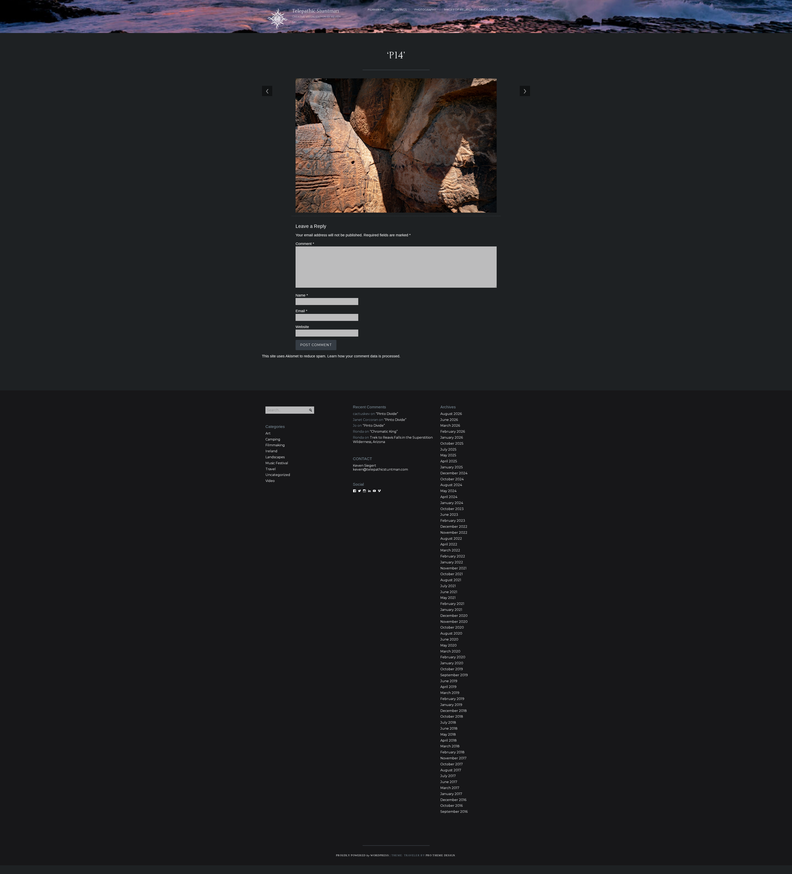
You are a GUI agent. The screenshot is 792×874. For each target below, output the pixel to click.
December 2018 (453, 711)
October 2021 (451, 574)
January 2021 (451, 610)
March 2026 (450, 426)
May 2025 (448, 455)
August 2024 (451, 485)
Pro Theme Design (440, 855)
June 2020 (449, 639)
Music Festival (276, 463)
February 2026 (452, 431)
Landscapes (275, 457)
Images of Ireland (458, 9)
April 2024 (448, 497)
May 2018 (448, 734)
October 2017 (451, 764)
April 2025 (448, 461)
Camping (272, 439)
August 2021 (450, 580)
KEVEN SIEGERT (516, 9)
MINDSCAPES (488, 9)
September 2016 (454, 812)
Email (301, 311)
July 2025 (448, 449)
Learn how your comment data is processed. (363, 356)
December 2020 (454, 616)
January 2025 (451, 467)
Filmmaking (275, 445)
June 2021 (448, 592)
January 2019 (451, 705)
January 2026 (451, 437)
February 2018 (452, 752)
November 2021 (453, 568)
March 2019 (449, 693)
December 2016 (453, 800)
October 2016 (451, 806)
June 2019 (448, 681)
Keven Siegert (364, 466)
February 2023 (452, 521)
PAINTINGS (399, 9)
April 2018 (448, 740)
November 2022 (453, 533)
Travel (270, 469)
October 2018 (451, 717)
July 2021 (448, 586)
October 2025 (451, 443)
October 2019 (451, 669)
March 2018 (450, 746)
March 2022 (450, 550)
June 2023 (449, 515)
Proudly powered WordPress (362, 855)
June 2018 (448, 728)
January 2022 (451, 562)
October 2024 (452, 479)
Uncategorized (277, 475)
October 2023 (452, 509)
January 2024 (451, 503)
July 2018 (448, 722)
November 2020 (454, 622)
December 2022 (453, 527)
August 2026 (451, 414)
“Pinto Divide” (387, 414)
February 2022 (452, 556)
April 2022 (448, 544)
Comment (305, 244)
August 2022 (451, 539)
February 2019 (452, 699)
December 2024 (453, 473)
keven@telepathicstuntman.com (380, 469)
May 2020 (448, 645)
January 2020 (451, 663)
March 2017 (449, 788)
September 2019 (454, 675)
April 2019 (448, 687)
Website (302, 327)
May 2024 (448, 491)
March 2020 (450, 651)
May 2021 (448, 598)
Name (302, 295)
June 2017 (448, 782)
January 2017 (451, 794)
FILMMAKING (376, 9)
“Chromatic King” (384, 431)
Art (268, 433)
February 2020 (452, 657)
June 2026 (449, 420)
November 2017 (453, 758)
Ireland (271, 451)
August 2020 (451, 633)
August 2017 (450, 770)
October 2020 (452, 627)
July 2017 (448, 776)
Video (270, 481)
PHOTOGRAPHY (425, 9)
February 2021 (452, 604)
